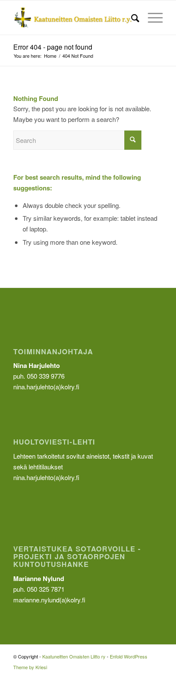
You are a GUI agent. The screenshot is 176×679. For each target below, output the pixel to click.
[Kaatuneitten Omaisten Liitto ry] (73, 17)
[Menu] (151, 17)
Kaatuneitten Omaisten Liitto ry (74, 656)
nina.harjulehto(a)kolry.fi (46, 477)
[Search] (131, 17)
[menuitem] (131, 17)
